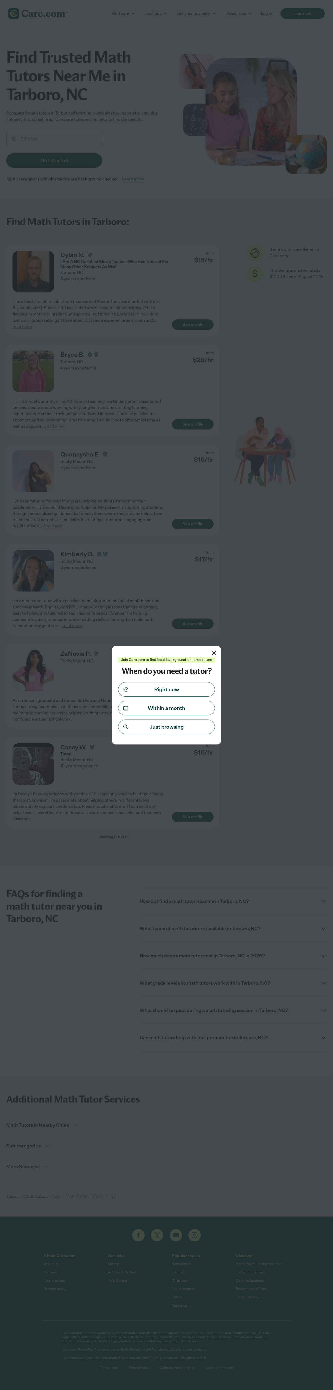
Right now (166, 689)
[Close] (214, 653)
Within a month (166, 708)
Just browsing (167, 727)
